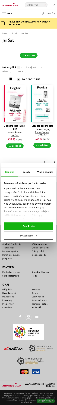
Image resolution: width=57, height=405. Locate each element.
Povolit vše (28, 226)
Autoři (14, 33)
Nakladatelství (9, 293)
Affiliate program (40, 244)
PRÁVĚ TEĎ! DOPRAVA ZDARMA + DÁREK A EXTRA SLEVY (29, 23)
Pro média (7, 307)
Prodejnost (31, 67)
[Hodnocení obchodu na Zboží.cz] (13, 347)
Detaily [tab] (26, 172)
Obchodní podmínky (11, 244)
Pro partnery (8, 303)
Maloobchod (8, 296)
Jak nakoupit (8, 247)
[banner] (16, 4)
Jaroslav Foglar (42, 129)
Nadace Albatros (39, 300)
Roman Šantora (14, 132)
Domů (4, 33)
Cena (20, 71)
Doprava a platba (10, 251)
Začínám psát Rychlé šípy (14, 127)
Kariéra (35, 293)
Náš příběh (7, 289)
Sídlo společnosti (10, 275)
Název (5, 71)
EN (54, 4)
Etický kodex (38, 296)
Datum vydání (9, 67)
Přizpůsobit (26, 235)
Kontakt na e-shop (11, 272)
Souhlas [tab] (9, 172)
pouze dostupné (31, 79)
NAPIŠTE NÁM (47, 401)
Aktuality (36, 289)
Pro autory (7, 300)
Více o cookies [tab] (45, 172)
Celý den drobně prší (42, 125)
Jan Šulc (15, 135)
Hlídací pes (30, 55)
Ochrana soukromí (40, 247)
